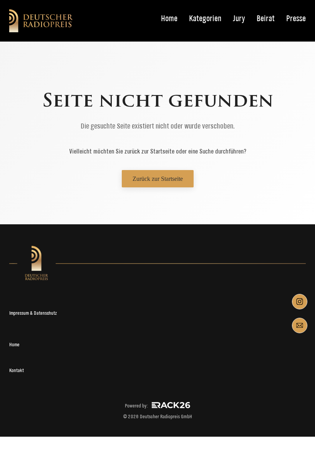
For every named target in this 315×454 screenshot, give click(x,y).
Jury (239, 18)
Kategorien (205, 18)
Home (169, 18)
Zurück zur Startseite (158, 178)
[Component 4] (299, 325)
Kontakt (16, 370)
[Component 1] (299, 301)
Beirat (266, 18)
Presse (296, 18)
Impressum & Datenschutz (33, 313)
